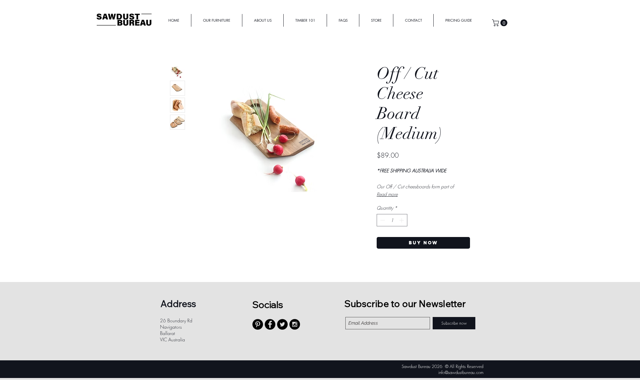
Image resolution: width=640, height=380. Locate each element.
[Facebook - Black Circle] (270, 324)
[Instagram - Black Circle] (294, 324)
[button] (500, 22)
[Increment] (402, 220)
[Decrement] (382, 220)
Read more (387, 194)
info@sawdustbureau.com (460, 372)
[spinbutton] (392, 220)
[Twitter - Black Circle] (282, 324)
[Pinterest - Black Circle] (257, 324)
